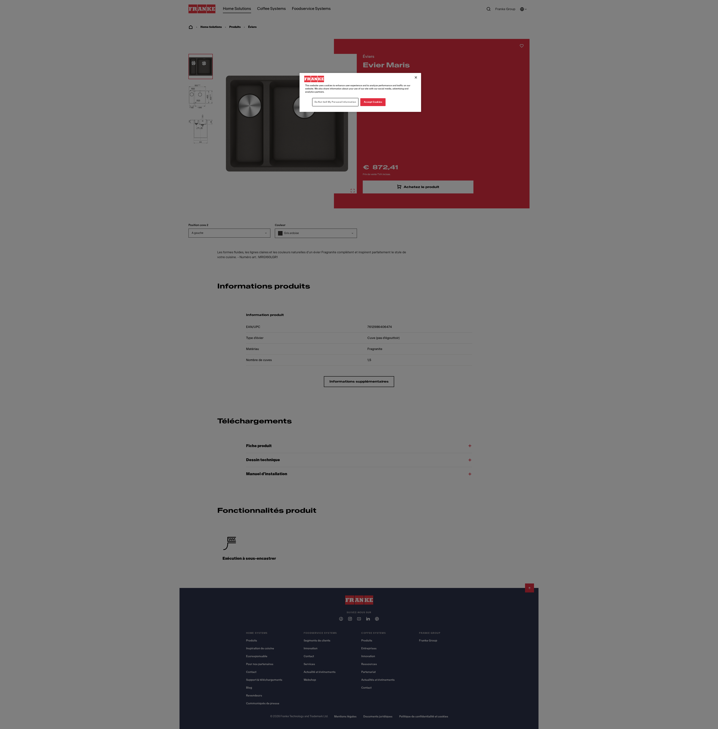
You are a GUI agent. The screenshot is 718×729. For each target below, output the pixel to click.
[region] (360, 92)
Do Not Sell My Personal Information (335, 102)
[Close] (416, 77)
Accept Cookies (373, 102)
